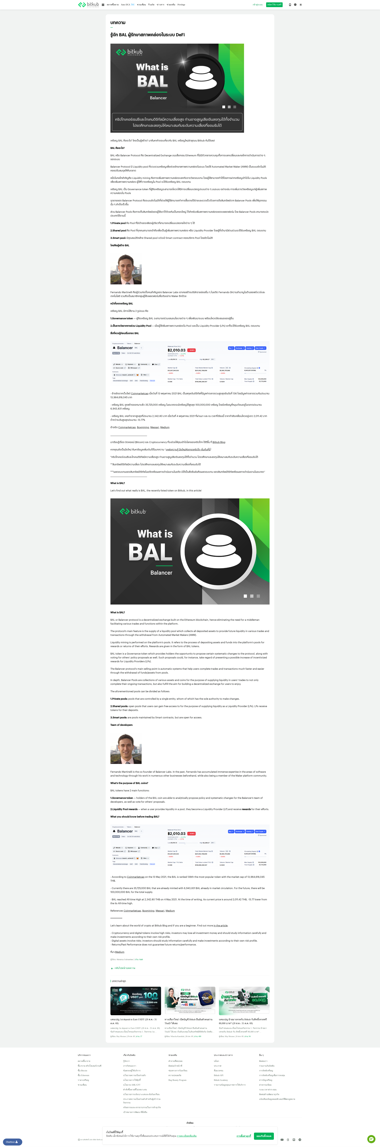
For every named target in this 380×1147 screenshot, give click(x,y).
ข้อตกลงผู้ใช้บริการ (132, 1071)
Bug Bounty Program (177, 1080)
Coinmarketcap (139, 393)
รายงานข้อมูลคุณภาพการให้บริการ (230, 1085)
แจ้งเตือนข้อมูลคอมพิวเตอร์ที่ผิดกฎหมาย (277, 1099)
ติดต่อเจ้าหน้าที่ (175, 1066)
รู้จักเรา (126, 1061)
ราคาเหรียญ (83, 1080)
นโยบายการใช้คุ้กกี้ (132, 1080)
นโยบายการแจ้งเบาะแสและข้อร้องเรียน (141, 1094)
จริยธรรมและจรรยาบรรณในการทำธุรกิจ (142, 1107)
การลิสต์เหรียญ (266, 1071)
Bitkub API (218, 1075)
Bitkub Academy (221, 1080)
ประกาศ (217, 1066)
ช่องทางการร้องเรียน (177, 1071)
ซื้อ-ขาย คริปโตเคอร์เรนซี (89, 1066)
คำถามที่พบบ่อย (175, 1061)
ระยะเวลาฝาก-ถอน (268, 1090)
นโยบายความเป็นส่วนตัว (134, 1075)
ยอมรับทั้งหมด (263, 1136)
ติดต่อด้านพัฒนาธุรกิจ (269, 1094)
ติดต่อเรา (263, 1061)
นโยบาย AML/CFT (131, 1085)
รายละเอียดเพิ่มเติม (187, 1136)
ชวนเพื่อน (82, 1085)
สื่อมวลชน (218, 1071)
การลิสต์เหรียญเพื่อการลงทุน (272, 1075)
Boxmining (143, 427)
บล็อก (216, 1061)
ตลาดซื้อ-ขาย (84, 1061)
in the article (221, 925)
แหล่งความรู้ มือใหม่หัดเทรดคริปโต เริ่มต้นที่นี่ (188, 449)
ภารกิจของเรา (129, 1066)
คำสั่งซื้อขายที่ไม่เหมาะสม (135, 1090)
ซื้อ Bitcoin (82, 1071)
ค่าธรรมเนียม (265, 1085)
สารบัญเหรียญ (265, 1080)
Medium (165, 427)
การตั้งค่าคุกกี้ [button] (244, 1136)
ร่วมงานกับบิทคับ (266, 1066)
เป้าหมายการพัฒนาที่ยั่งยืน (135, 1112)
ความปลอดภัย (174, 1075)
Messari (154, 427)
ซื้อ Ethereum (83, 1075)
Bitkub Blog (219, 442)
